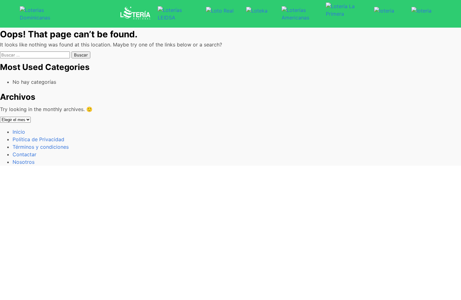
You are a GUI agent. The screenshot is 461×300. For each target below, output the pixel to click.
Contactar (24, 154)
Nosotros (23, 162)
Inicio (19, 132)
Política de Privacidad (38, 139)
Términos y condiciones (41, 147)
